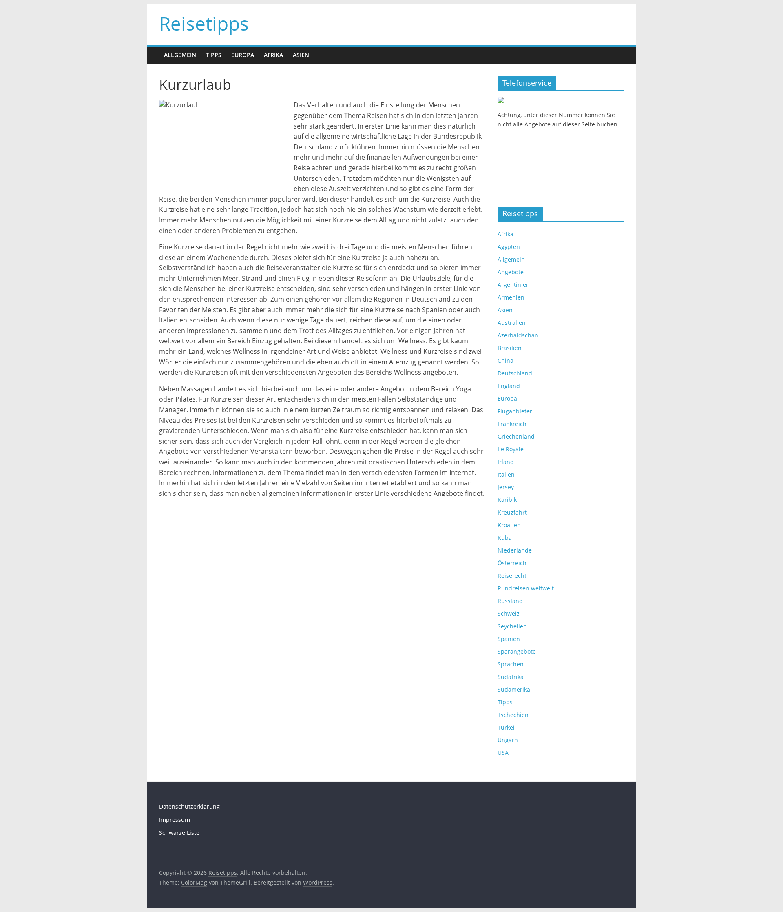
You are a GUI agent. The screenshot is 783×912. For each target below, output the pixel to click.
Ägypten (509, 247)
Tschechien (513, 715)
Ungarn (508, 740)
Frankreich (512, 424)
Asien (301, 55)
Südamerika (514, 689)
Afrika (273, 55)
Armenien (511, 297)
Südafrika (511, 677)
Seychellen (512, 626)
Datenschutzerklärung (189, 806)
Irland (506, 462)
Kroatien (509, 525)
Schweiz (509, 613)
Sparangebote (517, 651)
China (505, 360)
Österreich (512, 563)
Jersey (506, 487)
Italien (506, 474)
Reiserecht (512, 575)
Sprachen (511, 664)
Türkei (506, 727)
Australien (512, 322)
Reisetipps (204, 23)
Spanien (509, 639)
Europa (242, 55)
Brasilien (510, 348)
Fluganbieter (515, 411)
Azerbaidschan (518, 335)
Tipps (213, 55)
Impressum (174, 819)
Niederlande (515, 550)
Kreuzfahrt (512, 512)
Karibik (507, 500)
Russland (510, 601)
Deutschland (515, 373)
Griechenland (516, 436)
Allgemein (180, 55)
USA (503, 753)
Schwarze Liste (179, 833)
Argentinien (514, 284)
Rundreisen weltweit (526, 588)
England (509, 386)
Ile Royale (511, 449)
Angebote (511, 272)
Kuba (505, 537)
